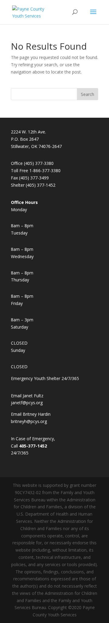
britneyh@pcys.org (29, 421)
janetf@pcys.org (27, 402)
